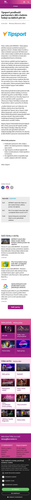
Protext (15, 6)
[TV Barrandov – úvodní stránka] (4, 2)
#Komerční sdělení (20, 23)
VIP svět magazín (21, 448)
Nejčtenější (13, 198)
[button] (15, 497)
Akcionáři (3, 452)
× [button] (29, 459)
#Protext (11, 23)
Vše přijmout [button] (15, 489)
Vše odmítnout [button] (15, 493)
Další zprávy (15, 307)
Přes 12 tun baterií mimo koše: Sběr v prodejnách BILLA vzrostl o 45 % (18, 211)
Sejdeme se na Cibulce (22, 452)
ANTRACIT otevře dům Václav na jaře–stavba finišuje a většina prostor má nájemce (17, 205)
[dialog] (15, 479)
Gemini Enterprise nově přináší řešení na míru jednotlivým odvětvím (17, 218)
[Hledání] (28, 2)
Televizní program (6, 448)
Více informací (25, 470)
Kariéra (3, 454)
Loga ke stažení (5, 456)
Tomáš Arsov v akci (21, 450)
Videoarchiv (4, 450)
